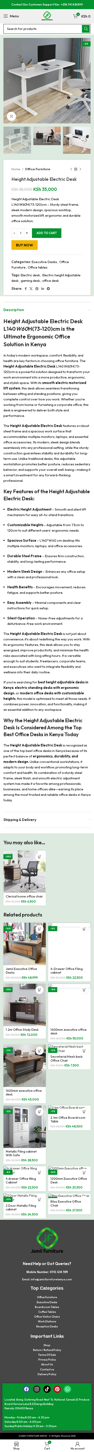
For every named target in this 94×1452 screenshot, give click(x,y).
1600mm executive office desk (68, 1031)
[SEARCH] (86, 29)
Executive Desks (44, 262)
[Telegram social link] (48, 289)
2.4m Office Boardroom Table (67, 1119)
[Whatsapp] (67, 1389)
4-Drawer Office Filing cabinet (66, 971)
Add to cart (47, 233)
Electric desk (30, 275)
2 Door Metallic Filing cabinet (21, 1207)
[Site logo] (47, 15)
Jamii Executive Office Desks (21, 971)
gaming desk (30, 280)
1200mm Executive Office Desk (68, 1180)
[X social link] (31, 289)
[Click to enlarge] (11, 116)
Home (16, 169)
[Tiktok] (47, 1389)
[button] (40, 857)
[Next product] (80, 169)
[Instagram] (36, 1389)
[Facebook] (26, 1389)
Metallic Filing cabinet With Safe (21, 1153)
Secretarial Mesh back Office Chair (66, 1058)
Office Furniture (37, 169)
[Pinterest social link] (37, 289)
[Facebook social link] (25, 289)
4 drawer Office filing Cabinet (21, 1180)
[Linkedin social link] (42, 289)
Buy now (24, 245)
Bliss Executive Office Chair (65, 1203)
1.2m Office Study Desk (22, 1030)
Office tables (37, 267)
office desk (50, 280)
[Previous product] (71, 169)
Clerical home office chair (24, 896)
